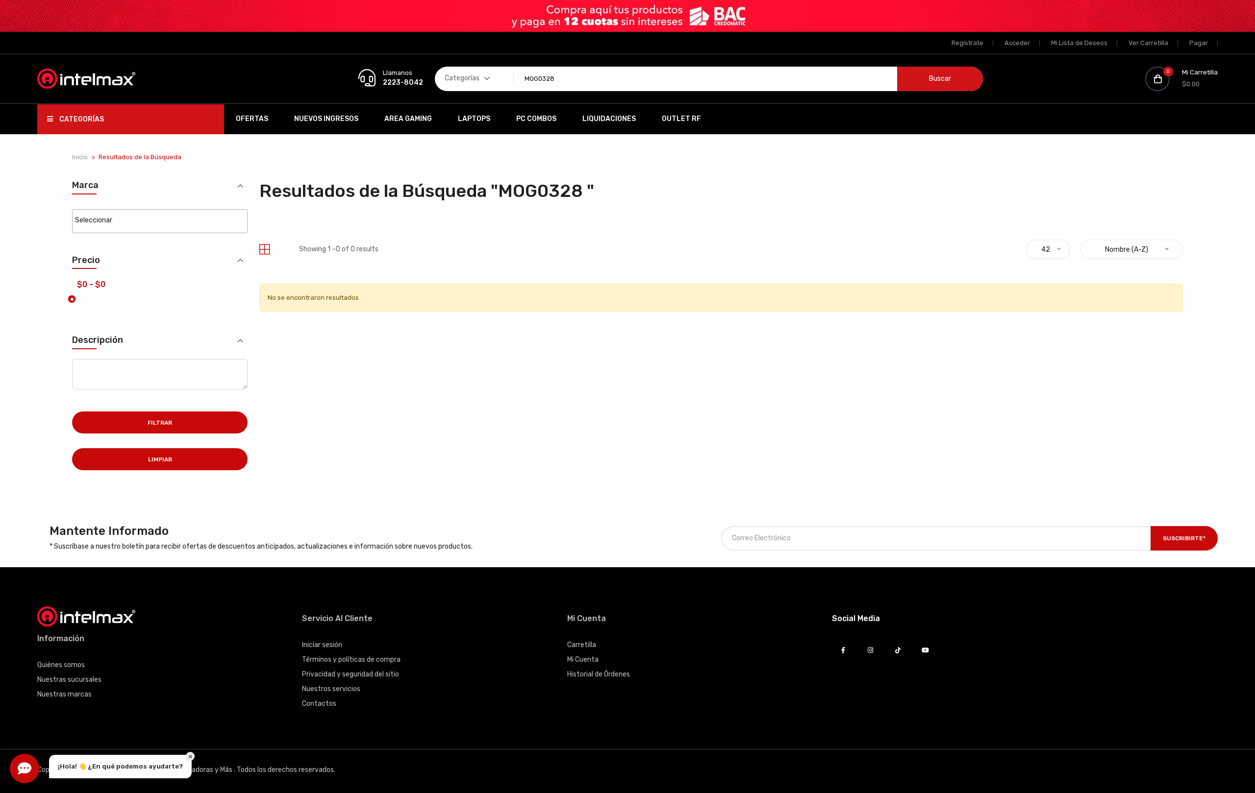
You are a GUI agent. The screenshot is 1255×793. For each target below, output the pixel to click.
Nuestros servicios (331, 689)
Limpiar (160, 459)
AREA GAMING (408, 119)
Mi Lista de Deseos (1079, 43)
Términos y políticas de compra (351, 659)
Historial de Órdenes (598, 674)
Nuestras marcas (64, 694)
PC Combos (536, 119)
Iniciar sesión (322, 645)
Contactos (319, 703)
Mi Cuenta (583, 659)
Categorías (81, 119)
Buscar (940, 78)
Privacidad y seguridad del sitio (350, 674)
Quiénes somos (61, 665)
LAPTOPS (474, 119)
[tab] (264, 249)
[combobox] (160, 221)
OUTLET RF (681, 119)
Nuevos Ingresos (326, 119)
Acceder (1017, 43)
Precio (86, 260)
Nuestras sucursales (69, 679)
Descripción (97, 340)
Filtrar (160, 422)
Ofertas (252, 119)
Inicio (80, 157)
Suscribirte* (1184, 538)
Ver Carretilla (1148, 43)
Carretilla (581, 645)
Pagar (1198, 43)
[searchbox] (160, 220)
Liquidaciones (609, 119)
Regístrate (967, 43)
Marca (85, 185)
